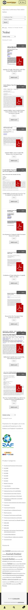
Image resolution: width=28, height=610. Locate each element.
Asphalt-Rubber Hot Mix (16, 551)
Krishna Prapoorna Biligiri (7, 567)
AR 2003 (6, 470)
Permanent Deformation (17, 573)
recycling (4, 577)
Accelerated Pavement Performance (13, 465)
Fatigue (9, 563)
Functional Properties (9, 507)
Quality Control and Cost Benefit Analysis (14, 520)
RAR (6, 575)
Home (5, 27)
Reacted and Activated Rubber (15, 575)
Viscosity (8, 583)
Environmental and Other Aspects (12, 493)
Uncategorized (7, 539)
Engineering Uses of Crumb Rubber (12, 491)
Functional (6, 505)
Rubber (4, 579)
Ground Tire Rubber (6, 565)
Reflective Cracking (11, 577)
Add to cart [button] (14, 77)
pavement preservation (15, 571)
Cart (22, 606)
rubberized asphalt (12, 579)
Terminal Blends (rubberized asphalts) (13, 537)
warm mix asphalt (15, 583)
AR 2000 (6, 468)
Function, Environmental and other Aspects (15, 502)
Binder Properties (8, 483)
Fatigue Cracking (16, 563)
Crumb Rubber (8, 559)
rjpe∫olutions (21, 602)
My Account (4, 607)
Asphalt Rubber (13, 553)
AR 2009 (6, 475)
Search (14, 607)
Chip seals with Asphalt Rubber (11, 488)
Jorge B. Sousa (21, 565)
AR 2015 (6, 480)
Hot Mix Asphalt (14, 565)
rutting (12, 581)
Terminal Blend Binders (10, 534)
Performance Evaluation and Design (13, 517)
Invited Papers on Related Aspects (12, 510)
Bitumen (4, 556)
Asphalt (8, 551)
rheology (18, 577)
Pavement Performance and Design (13, 515)
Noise (20, 567)
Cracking (20, 556)
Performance (6, 573)
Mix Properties (8, 512)
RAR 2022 (6, 525)
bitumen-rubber (10, 556)
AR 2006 (6, 473)
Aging (3, 551)
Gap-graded (22, 563)
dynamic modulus (12, 561)
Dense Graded (18, 559)
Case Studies (7, 486)
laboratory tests (16, 567)
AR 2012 (6, 478)
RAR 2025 (6, 528)
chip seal (16, 556)
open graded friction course (11, 569)
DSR (8, 561)
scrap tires (16, 581)
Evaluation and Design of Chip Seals (13, 496)
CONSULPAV (16, 598)
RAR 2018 (6, 522)
